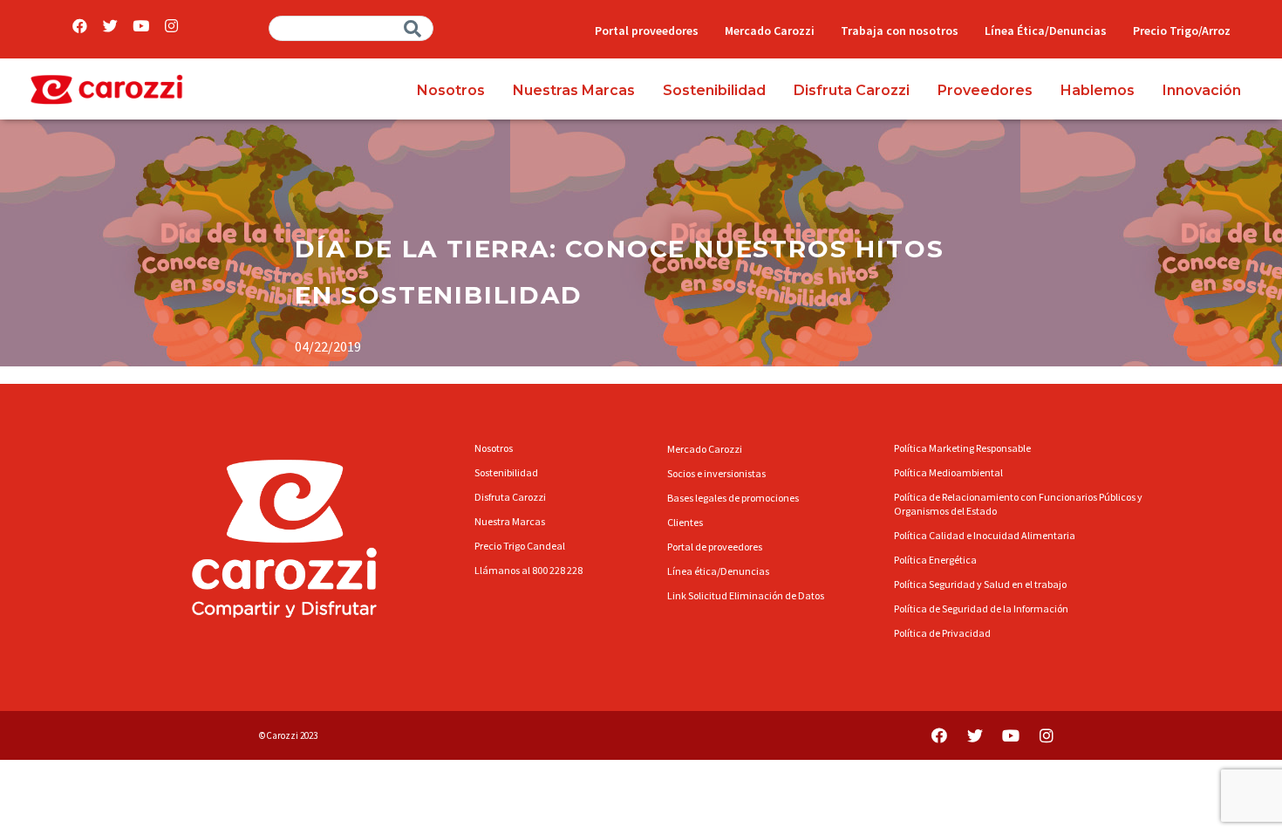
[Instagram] (171, 26)
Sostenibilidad (714, 90)
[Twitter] (110, 26)
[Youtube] (141, 26)
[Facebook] (80, 26)
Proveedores (985, 90)
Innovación (1202, 90)
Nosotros (451, 90)
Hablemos (1097, 90)
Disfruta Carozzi (852, 90)
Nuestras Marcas (574, 90)
